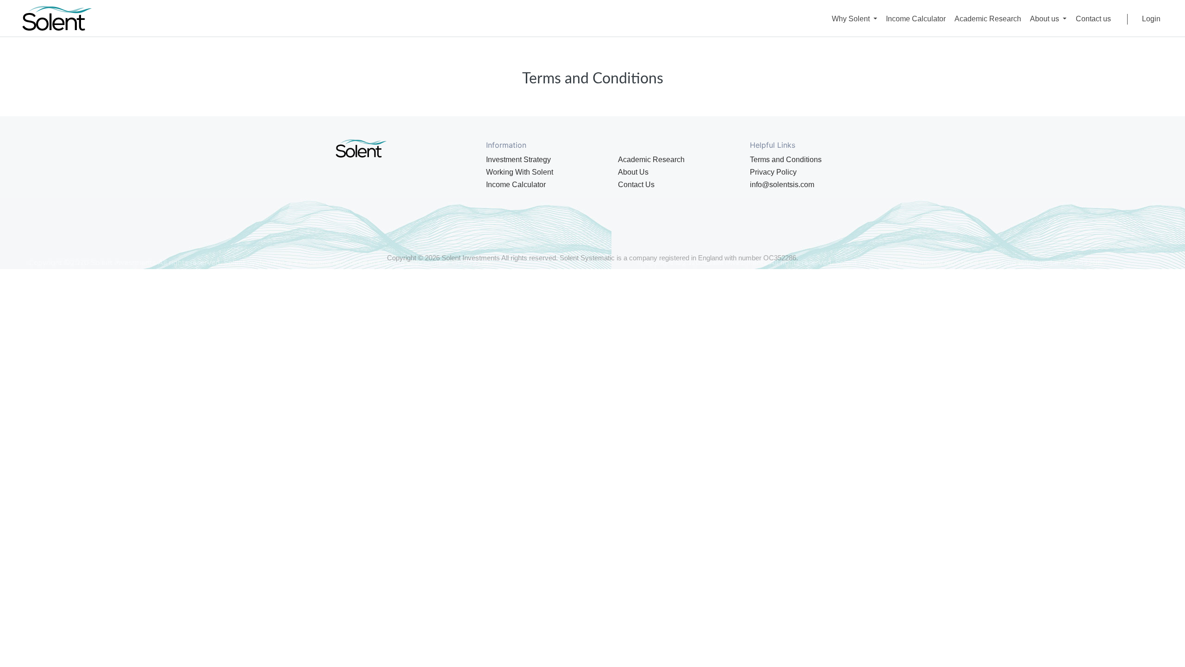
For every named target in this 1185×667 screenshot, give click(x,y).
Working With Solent (519, 172)
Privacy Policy (773, 172)
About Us (633, 172)
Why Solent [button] (852, 19)
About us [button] (1045, 19)
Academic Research (987, 19)
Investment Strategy (518, 160)
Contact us (1093, 19)
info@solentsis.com (782, 185)
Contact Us (636, 185)
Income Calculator (916, 19)
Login (1151, 19)
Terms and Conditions (786, 160)
